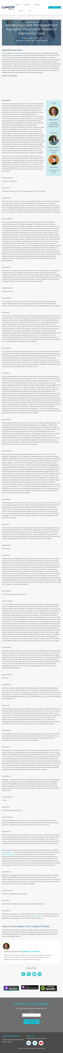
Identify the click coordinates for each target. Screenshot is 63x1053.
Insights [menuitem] (37, 4)
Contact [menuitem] (21, 11)
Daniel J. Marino (31, 951)
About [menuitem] (18, 4)
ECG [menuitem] (29, 11)
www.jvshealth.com (8, 852)
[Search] (59, 7)
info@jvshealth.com (10, 854)
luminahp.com (38, 916)
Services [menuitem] (27, 4)
